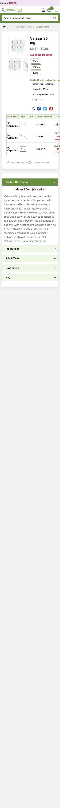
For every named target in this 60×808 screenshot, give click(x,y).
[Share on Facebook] (39, 109)
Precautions (12, 248)
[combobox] (30, 18)
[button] (16, 65)
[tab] (30, 182)
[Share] (33, 108)
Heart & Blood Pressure (21, 27)
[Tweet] (45, 109)
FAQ (8, 277)
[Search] (54, 18)
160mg (36, 67)
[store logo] (12, 9)
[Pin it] (51, 109)
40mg (35, 73)
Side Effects (12, 258)
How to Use (12, 268)
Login (43, 10)
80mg (35, 61)
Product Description (17, 182)
